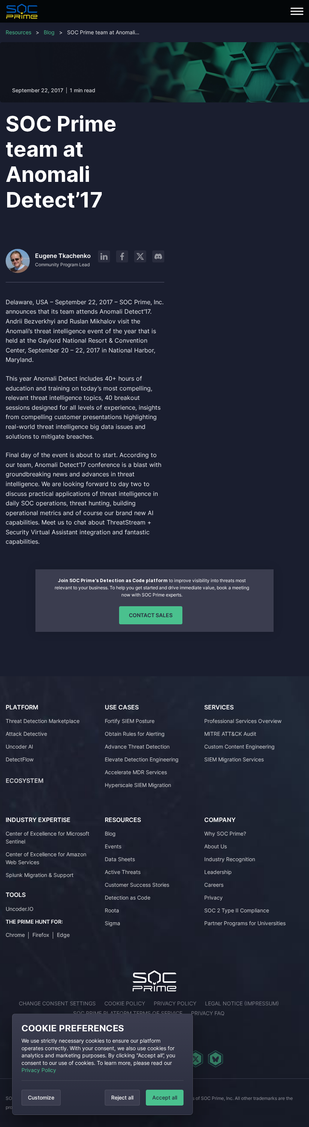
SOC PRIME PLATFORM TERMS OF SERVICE (127, 1013)
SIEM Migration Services (234, 759)
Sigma (112, 923)
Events (113, 846)
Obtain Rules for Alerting (135, 733)
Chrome (15, 935)
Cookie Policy (124, 1003)
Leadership (218, 872)
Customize (41, 1097)
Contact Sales (151, 615)
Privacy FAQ (208, 1013)
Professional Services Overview (242, 721)
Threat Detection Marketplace (43, 721)
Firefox (40, 935)
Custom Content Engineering (239, 746)
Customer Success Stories (137, 884)
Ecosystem (25, 780)
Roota (112, 910)
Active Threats (123, 872)
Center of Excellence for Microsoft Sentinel (47, 837)
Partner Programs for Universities (245, 923)
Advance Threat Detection (137, 746)
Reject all (122, 1097)
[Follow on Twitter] (195, 1059)
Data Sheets (120, 859)
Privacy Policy (38, 1070)
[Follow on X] (140, 256)
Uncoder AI (19, 746)
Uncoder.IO (20, 909)
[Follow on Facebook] (122, 256)
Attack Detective (26, 733)
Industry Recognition (229, 859)
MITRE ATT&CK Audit (230, 733)
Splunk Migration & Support (39, 875)
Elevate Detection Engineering (142, 759)
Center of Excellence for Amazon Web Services (46, 858)
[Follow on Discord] (158, 256)
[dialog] (102, 1064)
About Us (215, 846)
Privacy (213, 897)
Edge (63, 935)
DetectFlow (20, 759)
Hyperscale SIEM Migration (138, 785)
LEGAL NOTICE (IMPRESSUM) (242, 1003)
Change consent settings (57, 1003)
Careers (213, 884)
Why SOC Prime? (225, 833)
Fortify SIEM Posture (129, 721)
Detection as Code (127, 897)
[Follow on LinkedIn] (104, 256)
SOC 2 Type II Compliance (236, 910)
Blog (49, 32)
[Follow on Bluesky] (215, 1059)
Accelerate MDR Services (136, 772)
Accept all (164, 1097)
